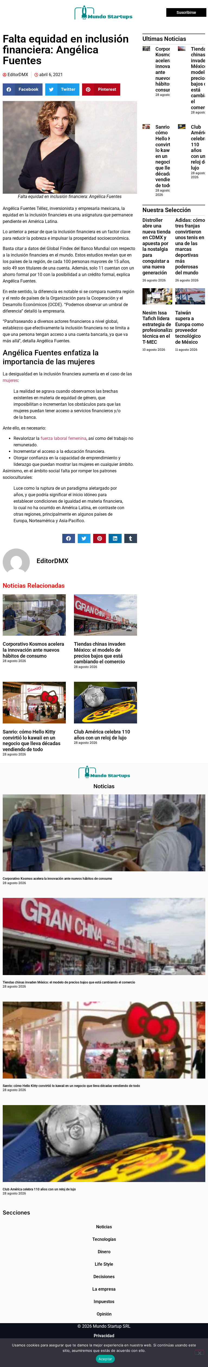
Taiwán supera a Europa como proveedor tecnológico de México (189, 327)
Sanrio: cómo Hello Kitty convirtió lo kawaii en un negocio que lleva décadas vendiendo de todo (31, 740)
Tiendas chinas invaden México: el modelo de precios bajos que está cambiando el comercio (99, 652)
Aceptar (105, 1359)
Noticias (104, 1226)
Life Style (104, 1264)
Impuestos (104, 1301)
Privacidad (104, 1335)
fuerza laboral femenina (63, 438)
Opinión (104, 1314)
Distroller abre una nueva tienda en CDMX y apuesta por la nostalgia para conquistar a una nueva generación (156, 246)
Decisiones (104, 1276)
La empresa (104, 1289)
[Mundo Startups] (103, 12)
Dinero (104, 1251)
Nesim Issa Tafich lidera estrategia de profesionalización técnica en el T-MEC (162, 327)
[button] (23, 89)
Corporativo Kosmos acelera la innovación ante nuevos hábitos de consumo (33, 649)
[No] (199, 1352)
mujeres (10, 380)
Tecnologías (104, 1239)
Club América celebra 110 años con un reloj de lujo (102, 735)
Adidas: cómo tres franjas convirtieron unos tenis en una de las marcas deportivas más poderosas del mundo (190, 246)
